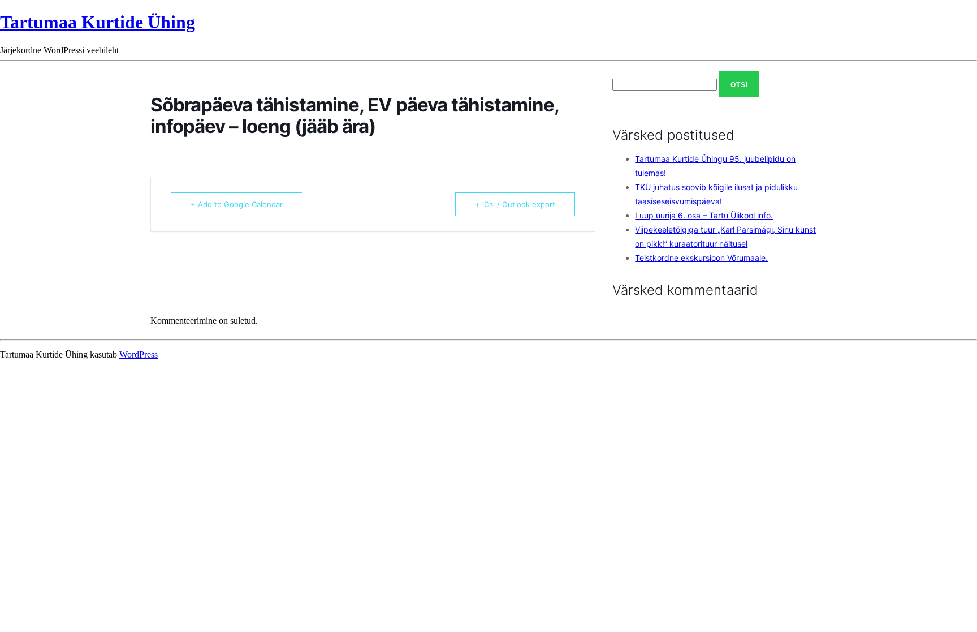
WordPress (138, 354)
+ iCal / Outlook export (515, 204)
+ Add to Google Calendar (237, 204)
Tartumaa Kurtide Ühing (97, 22)
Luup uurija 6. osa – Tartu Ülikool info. (704, 215)
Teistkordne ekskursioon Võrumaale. (701, 258)
